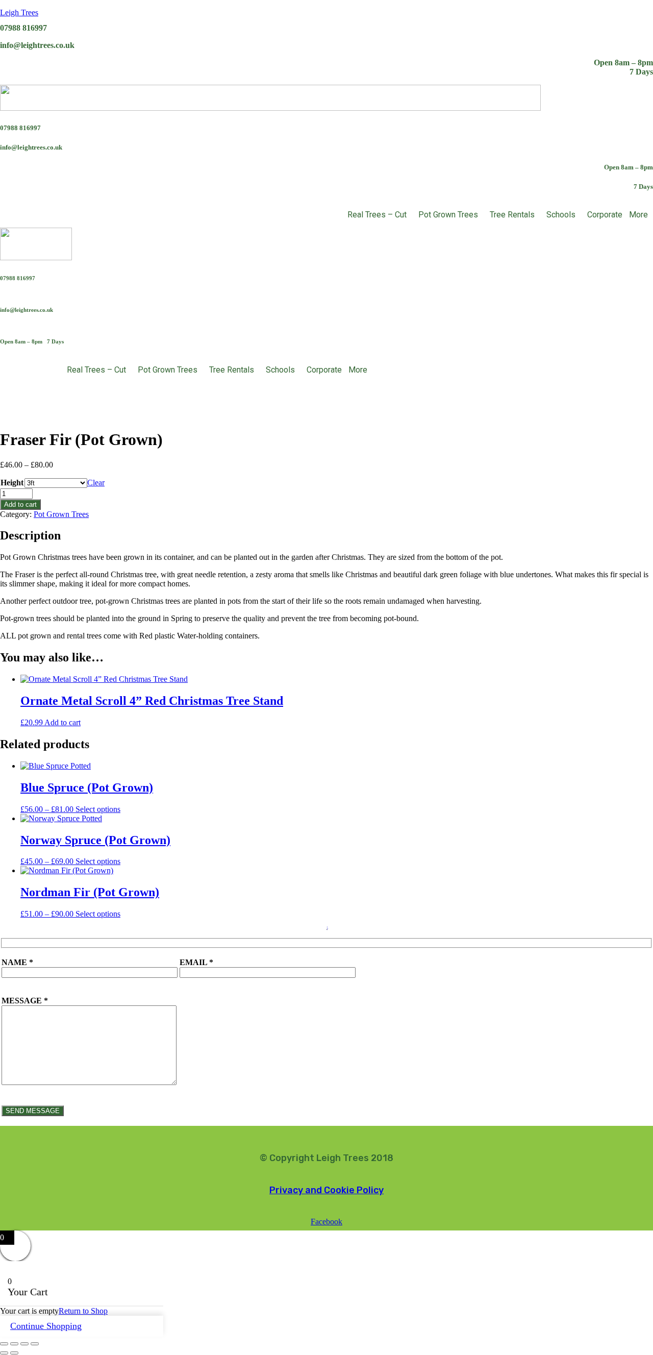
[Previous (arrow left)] (4, 1352)
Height (12, 482)
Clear (96, 482)
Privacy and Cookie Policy (326, 1190)
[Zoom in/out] (4, 1343)
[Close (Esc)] (35, 1343)
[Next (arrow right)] (14, 1352)
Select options (98, 809)
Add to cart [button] (62, 722)
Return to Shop (83, 1311)
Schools (560, 214)
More (638, 214)
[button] (379, 215)
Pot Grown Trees (448, 214)
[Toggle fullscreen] (14, 1343)
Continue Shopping (46, 1326)
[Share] (24, 1343)
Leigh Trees (19, 12)
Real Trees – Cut (377, 214)
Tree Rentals (512, 214)
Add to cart (20, 504)
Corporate (604, 214)
